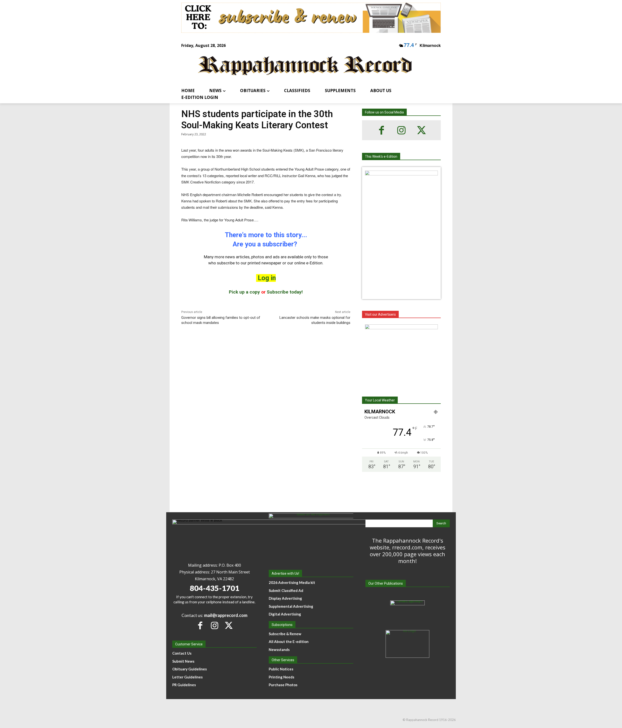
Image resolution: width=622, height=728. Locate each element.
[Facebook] (381, 130)
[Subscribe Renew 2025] (311, 18)
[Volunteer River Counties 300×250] (401, 354)
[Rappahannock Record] (305, 66)
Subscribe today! (285, 292)
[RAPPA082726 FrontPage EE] (401, 174)
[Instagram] (401, 130)
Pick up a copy (244, 292)
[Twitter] (421, 130)
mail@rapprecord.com (225, 615)
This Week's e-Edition (381, 156)
